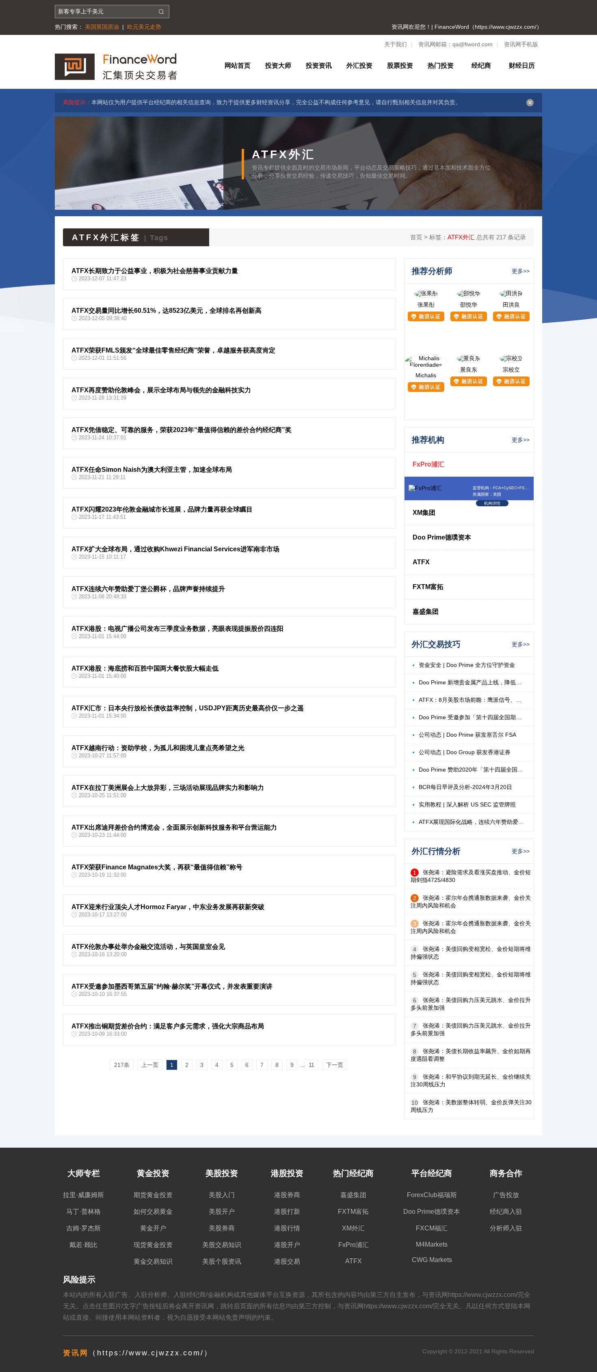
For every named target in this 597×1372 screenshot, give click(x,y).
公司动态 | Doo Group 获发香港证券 (464, 752)
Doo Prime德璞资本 (442, 537)
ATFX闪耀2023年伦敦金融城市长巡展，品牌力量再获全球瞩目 (162, 509)
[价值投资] (116, 77)
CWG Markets (432, 1259)
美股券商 (222, 1228)
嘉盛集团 (426, 611)
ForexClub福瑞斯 (432, 1194)
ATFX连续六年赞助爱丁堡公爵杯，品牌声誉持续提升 (148, 588)
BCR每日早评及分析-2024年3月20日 (465, 787)
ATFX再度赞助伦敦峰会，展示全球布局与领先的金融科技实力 (161, 390)
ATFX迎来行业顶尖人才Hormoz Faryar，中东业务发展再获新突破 (167, 906)
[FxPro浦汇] (425, 488)
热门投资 (441, 65)
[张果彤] (426, 293)
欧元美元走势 (144, 27)
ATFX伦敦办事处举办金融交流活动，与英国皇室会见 (148, 946)
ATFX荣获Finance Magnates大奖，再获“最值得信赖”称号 (156, 867)
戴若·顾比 (83, 1244)
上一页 (149, 1065)
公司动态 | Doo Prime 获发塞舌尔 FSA (467, 734)
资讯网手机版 (521, 44)
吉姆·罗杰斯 (83, 1228)
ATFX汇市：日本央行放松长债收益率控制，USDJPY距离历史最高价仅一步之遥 (187, 708)
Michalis (425, 375)
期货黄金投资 (153, 1194)
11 (311, 1065)
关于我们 (395, 44)
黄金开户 (153, 1228)
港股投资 (287, 1173)
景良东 (468, 369)
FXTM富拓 (428, 586)
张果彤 (426, 304)
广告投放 (506, 1194)
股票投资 (400, 65)
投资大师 (278, 65)
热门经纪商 (353, 1173)
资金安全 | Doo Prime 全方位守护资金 (467, 665)
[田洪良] (511, 293)
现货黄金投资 (153, 1244)
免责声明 (238, 1317)
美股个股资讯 (221, 1261)
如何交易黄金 (153, 1211)
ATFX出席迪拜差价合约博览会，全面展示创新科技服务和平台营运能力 (174, 827)
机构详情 (492, 503)
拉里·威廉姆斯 (83, 1194)
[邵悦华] (468, 293)
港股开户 (287, 1244)
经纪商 (481, 65)
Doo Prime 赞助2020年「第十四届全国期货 (472, 769)
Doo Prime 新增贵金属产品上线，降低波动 (472, 682)
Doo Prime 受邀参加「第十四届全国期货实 (472, 717)
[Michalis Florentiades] (425, 364)
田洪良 (511, 304)
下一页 (334, 1065)
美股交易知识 (221, 1244)
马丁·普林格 (83, 1211)
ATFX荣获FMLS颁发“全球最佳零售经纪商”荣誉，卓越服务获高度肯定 (173, 350)
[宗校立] (511, 358)
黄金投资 (153, 1173)
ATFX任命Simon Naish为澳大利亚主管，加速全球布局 (151, 469)
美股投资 (221, 1173)
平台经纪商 (431, 1173)
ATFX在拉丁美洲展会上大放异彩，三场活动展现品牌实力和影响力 (167, 787)
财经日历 (522, 65)
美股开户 (222, 1211)
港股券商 (287, 1194)
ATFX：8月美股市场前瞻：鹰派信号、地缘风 (472, 700)
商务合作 (506, 1173)
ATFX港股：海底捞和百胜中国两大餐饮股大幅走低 (144, 668)
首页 (416, 237)
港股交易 (287, 1261)
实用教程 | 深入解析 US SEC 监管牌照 (467, 804)
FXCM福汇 (432, 1228)
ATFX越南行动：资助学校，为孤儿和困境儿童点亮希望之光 (157, 747)
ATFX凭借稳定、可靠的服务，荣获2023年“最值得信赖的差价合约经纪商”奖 (181, 429)
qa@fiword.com (472, 44)
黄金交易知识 (153, 1261)
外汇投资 (359, 65)
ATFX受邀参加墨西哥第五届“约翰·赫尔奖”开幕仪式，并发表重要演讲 (172, 986)
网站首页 (238, 65)
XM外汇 (353, 1228)
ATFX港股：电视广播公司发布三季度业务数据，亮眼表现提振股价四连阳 (177, 628)
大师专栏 (83, 1173)
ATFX (421, 562)
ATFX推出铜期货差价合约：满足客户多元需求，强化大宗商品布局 (167, 1026)
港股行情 (287, 1228)
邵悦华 (468, 304)
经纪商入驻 (506, 1211)
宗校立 (511, 369)
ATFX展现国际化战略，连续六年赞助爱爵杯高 (472, 822)
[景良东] (468, 358)
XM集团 (424, 512)
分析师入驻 (506, 1228)
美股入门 (222, 1194)
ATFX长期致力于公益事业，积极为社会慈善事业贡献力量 (154, 270)
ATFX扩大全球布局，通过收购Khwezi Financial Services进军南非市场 (175, 549)
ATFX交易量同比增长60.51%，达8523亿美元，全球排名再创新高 (166, 310)
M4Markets (432, 1244)
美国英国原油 (102, 27)
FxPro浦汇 (428, 464)
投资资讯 (319, 65)
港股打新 (287, 1211)
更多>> (521, 271)
